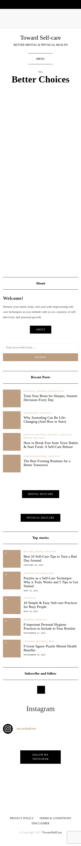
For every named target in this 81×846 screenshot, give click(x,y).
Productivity (55, 391)
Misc (51, 573)
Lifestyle (47, 118)
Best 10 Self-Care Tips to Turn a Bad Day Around (50, 558)
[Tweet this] (10, 263)
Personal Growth (35, 391)
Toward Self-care (40, 37)
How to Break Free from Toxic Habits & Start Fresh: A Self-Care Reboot (51, 445)
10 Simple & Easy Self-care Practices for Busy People (50, 605)
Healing (34, 118)
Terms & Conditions (55, 818)
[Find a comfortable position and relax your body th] (20, 773)
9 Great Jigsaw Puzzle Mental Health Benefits (50, 648)
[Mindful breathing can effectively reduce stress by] (60, 750)
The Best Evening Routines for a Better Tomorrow (47, 463)
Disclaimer (41, 823)
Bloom (49, 156)
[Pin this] (15, 263)
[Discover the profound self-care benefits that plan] (20, 796)
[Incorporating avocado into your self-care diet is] (60, 796)
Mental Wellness (65, 118)
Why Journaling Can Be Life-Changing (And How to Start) (45, 419)
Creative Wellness (35, 573)
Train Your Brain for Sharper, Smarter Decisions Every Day (51, 398)
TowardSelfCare (52, 832)
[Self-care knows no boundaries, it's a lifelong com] (60, 773)
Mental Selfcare (40, 494)
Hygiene (28, 620)
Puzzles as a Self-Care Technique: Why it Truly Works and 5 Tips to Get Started (51, 582)
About (40, 329)
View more (16, 251)
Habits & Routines (16, 118)
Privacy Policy (22, 818)
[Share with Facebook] (5, 263)
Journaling (31, 413)
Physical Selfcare (40, 517)
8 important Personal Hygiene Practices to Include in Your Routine (49, 626)
